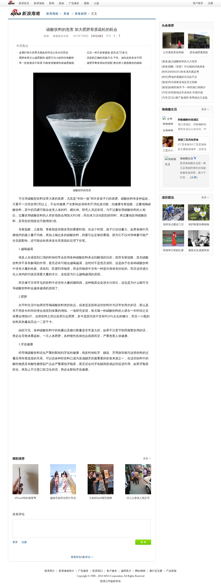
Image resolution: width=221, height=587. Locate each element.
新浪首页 (24, 3)
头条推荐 (168, 25)
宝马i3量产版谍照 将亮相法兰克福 (188, 97)
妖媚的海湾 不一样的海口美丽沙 (187, 87)
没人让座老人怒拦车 (138, 497)
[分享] (193, 177)
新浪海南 (39, 3)
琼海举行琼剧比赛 (173, 250)
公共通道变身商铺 (173, 52)
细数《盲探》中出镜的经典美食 (187, 66)
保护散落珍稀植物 (198, 224)
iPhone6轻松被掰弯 (25, 497)
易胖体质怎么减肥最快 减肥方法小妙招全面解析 (46, 57)
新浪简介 (49, 570)
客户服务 (112, 570)
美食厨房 (81, 13)
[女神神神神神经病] (168, 121)
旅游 (61, 3)
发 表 (143, 542)
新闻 (51, 3)
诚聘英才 (126, 570)
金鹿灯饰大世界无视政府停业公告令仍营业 (43, 52)
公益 (96, 3)
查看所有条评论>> (82, 557)
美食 (66, 13)
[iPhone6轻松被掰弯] (25, 479)
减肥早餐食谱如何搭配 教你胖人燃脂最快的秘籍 (114, 62)
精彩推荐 (19, 458)
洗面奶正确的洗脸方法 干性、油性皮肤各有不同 (114, 57)
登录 (15, 542)
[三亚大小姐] (168, 141)
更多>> (147, 458)
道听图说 (168, 197)
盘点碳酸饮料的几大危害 (183, 61)
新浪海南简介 (66, 570)
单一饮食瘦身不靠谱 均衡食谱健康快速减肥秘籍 (46, 62)
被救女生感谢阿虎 (198, 250)
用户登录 (198, 3)
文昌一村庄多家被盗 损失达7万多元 (107, 52)
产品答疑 (171, 570)
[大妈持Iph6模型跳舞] (101, 479)
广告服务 (74, 3)
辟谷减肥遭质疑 (199, 52)
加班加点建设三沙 (173, 224)
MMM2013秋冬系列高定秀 (184, 71)
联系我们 (97, 570)
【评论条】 (97, 36)
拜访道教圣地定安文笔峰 (183, 82)
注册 (210, 3)
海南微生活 (169, 109)
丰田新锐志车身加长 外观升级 (186, 92)
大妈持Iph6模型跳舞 (100, 497)
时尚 (165, 71)
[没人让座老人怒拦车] (138, 479)
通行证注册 (155, 570)
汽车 (165, 92)
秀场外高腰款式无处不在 (183, 76)
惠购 (86, 3)
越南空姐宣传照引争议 (63, 497)
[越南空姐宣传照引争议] (63, 479)
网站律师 (140, 570)
